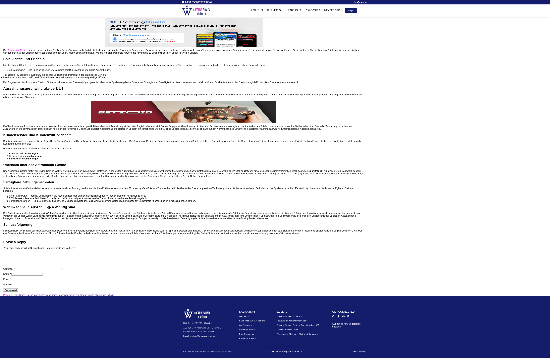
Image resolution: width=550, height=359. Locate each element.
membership (244, 316)
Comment (9, 269)
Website (7, 284)
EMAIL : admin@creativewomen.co (199, 336)
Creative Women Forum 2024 (290, 330)
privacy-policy (359, 352)
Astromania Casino (17, 50)
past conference (246, 334)
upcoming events (247, 330)
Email (7, 279)
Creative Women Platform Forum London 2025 (298, 325)
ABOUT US (257, 10)
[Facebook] (358, 2)
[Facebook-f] (338, 316)
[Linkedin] (366, 2)
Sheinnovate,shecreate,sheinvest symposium (298, 334)
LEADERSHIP (294, 10)
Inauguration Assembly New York (292, 321)
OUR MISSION (274, 10)
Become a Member (247, 339)
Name (7, 274)
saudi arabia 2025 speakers (252, 321)
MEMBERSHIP (332, 10)
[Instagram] (354, 2)
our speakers (245, 325)
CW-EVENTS (313, 10)
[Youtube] (362, 2)
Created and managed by (286, 352)
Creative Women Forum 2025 (290, 316)
